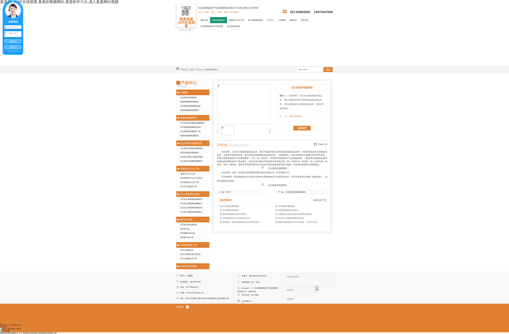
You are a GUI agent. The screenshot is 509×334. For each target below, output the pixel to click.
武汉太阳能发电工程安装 (190, 254)
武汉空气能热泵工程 (188, 186)
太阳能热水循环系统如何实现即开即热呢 (294, 214)
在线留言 (302, 128)
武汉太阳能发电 (186, 250)
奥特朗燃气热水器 (187, 233)
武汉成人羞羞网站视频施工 (191, 203)
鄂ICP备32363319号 (257, 276)
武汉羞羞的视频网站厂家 (190, 131)
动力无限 (254, 295)
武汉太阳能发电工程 (188, 258)
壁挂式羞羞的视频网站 (189, 153)
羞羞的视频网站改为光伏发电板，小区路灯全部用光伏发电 (299, 222)
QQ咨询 (3, 327)
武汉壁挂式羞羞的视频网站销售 (193, 148)
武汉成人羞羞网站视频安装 (191, 208)
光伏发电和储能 (233, 26)
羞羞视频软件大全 (14, 333)
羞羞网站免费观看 (30, 333)
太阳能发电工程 (188, 245)
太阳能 (183, 92)
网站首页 (204, 20)
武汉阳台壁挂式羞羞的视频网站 (193, 157)
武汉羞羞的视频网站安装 (190, 106)
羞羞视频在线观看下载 (47, 333)
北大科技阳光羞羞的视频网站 (192, 123)
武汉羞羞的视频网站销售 (295, 192)
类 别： (284, 116)
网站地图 (246, 282)
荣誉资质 (304, 20)
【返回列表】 (317, 200)
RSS (253, 282)
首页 (191, 69)
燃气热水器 (186, 219)
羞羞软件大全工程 (236, 20)
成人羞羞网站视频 (255, 20)
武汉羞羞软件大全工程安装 (191, 178)
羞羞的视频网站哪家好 (189, 102)
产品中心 (270, 20)
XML (258, 282)
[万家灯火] (247, 301)
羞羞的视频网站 (218, 20)
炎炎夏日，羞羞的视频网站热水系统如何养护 (241, 222)
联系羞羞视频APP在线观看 (212, 26)
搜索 (328, 70)
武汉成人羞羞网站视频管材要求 (291, 218)
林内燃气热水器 (186, 237)
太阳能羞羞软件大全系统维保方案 (236, 218)
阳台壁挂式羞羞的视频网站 (192, 143)
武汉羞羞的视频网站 (188, 97)
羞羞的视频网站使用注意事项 (234, 214)
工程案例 (282, 20)
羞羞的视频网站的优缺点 (288, 210)
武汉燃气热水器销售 (188, 225)
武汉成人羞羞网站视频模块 (191, 199)
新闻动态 (293, 20)
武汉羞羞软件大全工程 (189, 182)
